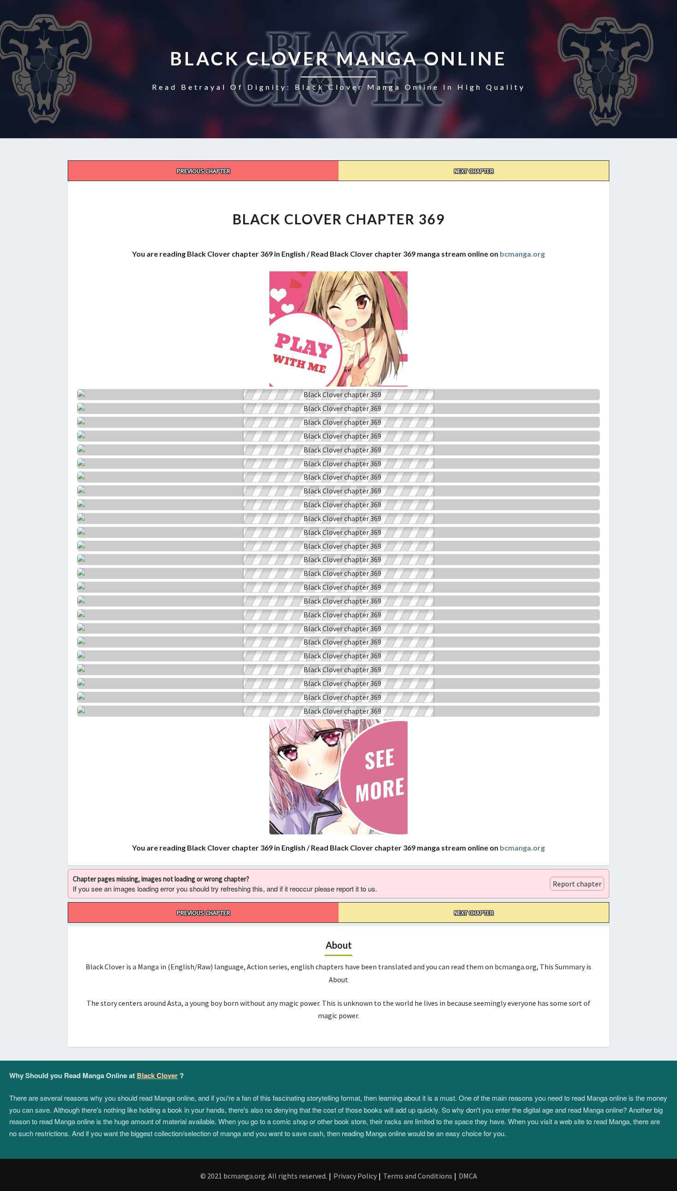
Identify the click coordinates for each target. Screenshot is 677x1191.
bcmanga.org (522, 253)
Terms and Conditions (417, 1175)
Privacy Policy (355, 1175)
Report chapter (577, 883)
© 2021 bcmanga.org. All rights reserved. (263, 1175)
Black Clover (157, 1075)
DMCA (468, 1175)
